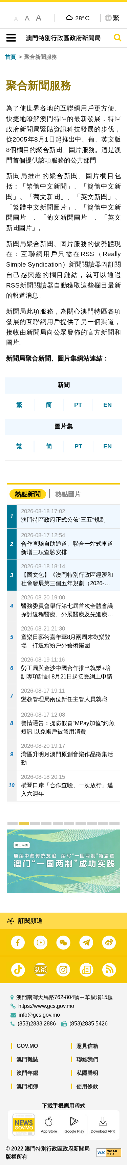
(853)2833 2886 (37, 1023)
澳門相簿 (27, 1086)
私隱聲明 (87, 1073)
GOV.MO (27, 1046)
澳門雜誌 (27, 1059)
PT (78, 404)
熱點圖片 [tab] (68, 494)
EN (107, 404)
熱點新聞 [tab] (28, 494)
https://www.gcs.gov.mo (46, 1006)
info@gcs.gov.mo (39, 1015)
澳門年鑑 (27, 1073)
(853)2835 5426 (88, 1023)
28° (82, 18)
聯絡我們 (87, 1059)
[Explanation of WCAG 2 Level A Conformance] (109, 1152)
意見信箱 (87, 1046)
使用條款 (87, 1086)
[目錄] (10, 37)
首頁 (10, 57)
